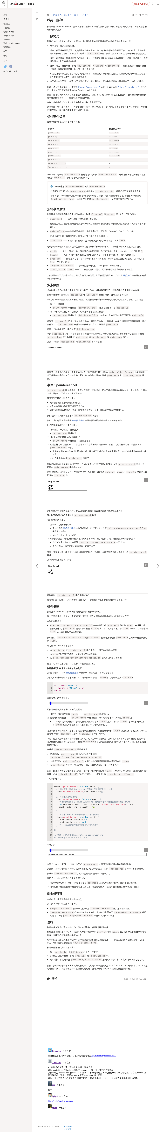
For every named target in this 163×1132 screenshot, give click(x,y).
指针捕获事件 (54, 893)
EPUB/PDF (141, 4)
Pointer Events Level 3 (128, 87)
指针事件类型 (56, 116)
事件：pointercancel (62, 385)
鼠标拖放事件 (78, 420)
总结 (50, 922)
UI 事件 (6, 19)
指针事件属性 (56, 209)
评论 (54, 978)
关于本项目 (68, 1126)
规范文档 (127, 275)
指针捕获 (53, 606)
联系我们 (67, 1129)
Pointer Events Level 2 (89, 87)
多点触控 (53, 285)
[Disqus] (97, 1012)
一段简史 (53, 36)
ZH (4, 5)
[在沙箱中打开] (146, 347)
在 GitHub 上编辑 (10, 71)
